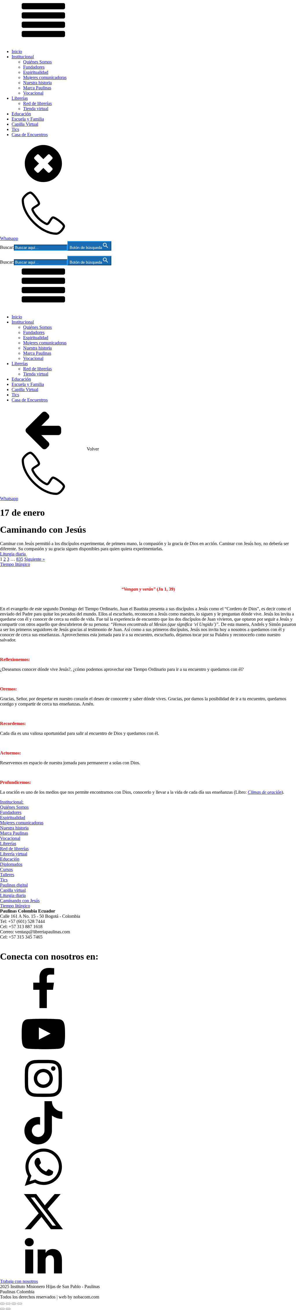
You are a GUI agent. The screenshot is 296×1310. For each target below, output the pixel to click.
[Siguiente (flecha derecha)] (8, 1309)
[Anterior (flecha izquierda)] (2, 1309)
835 (19, 559)
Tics (15, 129)
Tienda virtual (35, 108)
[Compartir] (14, 1304)
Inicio (17, 51)
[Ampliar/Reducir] (2, 1304)
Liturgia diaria (13, 553)
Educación (21, 113)
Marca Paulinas (37, 87)
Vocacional (33, 93)
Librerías (20, 98)
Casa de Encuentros (30, 134)
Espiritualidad (35, 72)
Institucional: (11, 801)
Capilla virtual (13, 890)
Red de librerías (37, 103)
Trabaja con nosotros (19, 1281)
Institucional (23, 56)
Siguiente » (34, 559)
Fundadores (34, 67)
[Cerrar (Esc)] (19, 1304)
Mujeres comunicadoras (44, 77)
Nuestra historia (37, 82)
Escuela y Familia (28, 119)
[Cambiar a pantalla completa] (8, 1304)
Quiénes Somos (37, 61)
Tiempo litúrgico (15, 564)
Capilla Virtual (25, 124)
